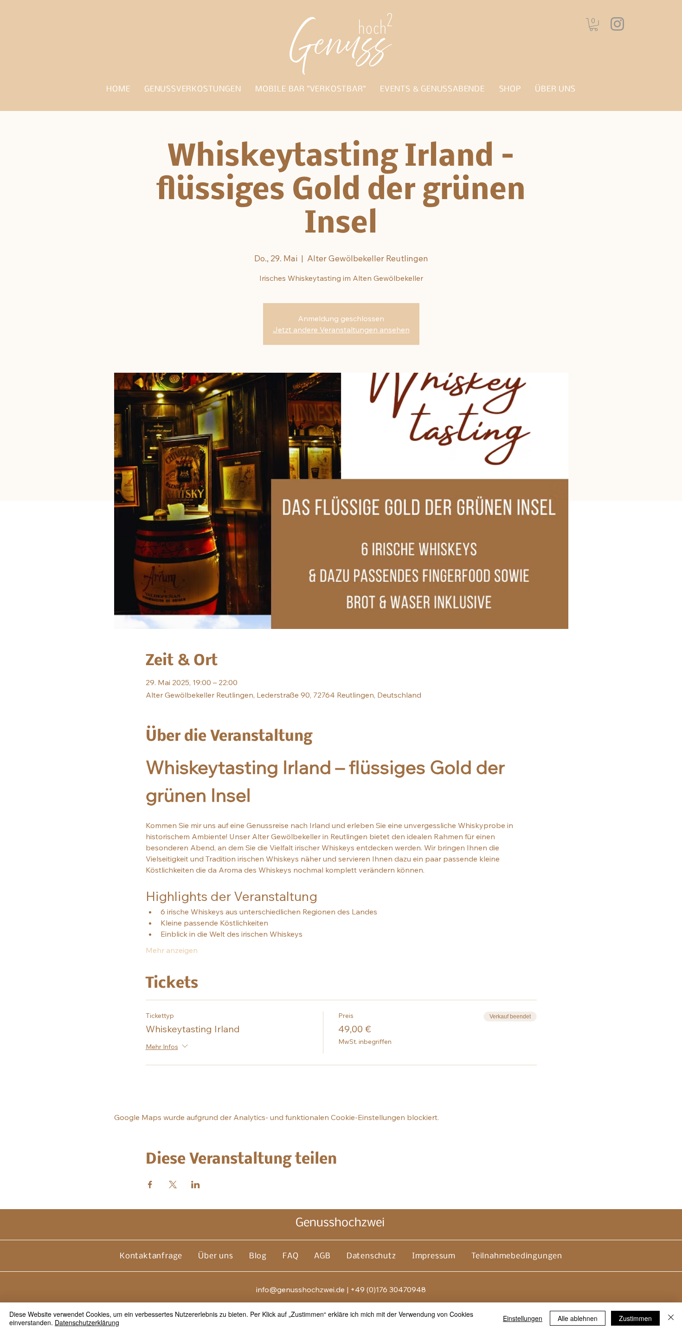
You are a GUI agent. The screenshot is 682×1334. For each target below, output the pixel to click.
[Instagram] (617, 24)
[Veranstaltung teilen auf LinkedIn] (195, 1184)
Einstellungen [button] (522, 1318)
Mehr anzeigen (172, 950)
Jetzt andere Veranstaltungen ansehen (341, 329)
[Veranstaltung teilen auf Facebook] (150, 1184)
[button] (593, 24)
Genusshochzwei (340, 1223)
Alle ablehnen (578, 1318)
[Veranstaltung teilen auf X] (172, 1184)
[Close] (670, 1318)
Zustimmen (635, 1318)
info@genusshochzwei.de (300, 1289)
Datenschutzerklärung (87, 1322)
